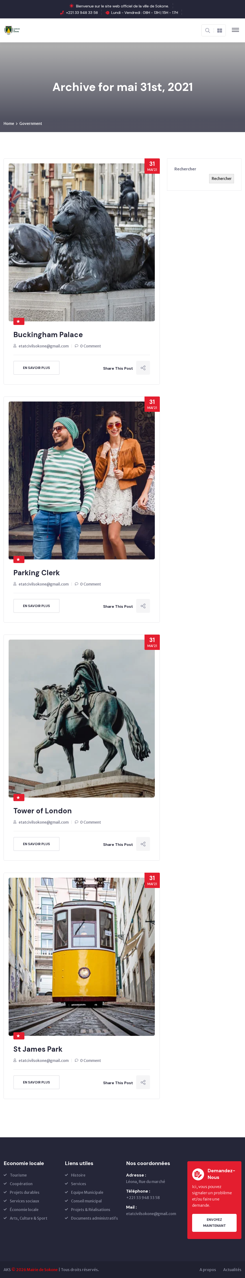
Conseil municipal (86, 1201)
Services (78, 1183)
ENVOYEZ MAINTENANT (214, 1222)
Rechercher (185, 169)
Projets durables (24, 1192)
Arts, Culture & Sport (28, 1218)
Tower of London (42, 810)
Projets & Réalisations (90, 1209)
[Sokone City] (13, 30)
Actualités (232, 1269)
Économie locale (24, 1209)
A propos (208, 1269)
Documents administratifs (94, 1218)
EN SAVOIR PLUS (36, 368)
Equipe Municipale (87, 1192)
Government (30, 123)
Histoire (78, 1175)
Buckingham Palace (48, 334)
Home (9, 123)
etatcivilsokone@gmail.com (44, 346)
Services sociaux (24, 1201)
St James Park (37, 1049)
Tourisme (18, 1175)
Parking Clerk (36, 572)
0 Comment (90, 346)
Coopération (21, 1183)
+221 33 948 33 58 (82, 12)
